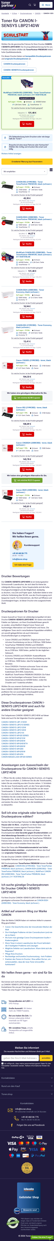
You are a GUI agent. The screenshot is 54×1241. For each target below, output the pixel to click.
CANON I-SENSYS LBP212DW (13, 727)
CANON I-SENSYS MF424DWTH (14, 743)
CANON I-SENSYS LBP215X (12, 733)
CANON (37, 13)
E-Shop (14, 13)
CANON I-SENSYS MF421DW (13, 738)
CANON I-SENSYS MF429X (12, 754)
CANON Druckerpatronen (14, 64)
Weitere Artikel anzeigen (11, 154)
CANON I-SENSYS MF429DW (13, 751)
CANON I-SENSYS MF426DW (13, 746)
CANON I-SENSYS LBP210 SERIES (15, 725)
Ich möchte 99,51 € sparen (28, 480)
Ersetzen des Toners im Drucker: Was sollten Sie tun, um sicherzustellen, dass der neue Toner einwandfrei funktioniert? (28, 962)
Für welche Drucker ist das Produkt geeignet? (27, 108)
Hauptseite (5, 13)
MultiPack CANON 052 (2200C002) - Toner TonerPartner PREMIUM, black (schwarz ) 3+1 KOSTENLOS (27, 94)
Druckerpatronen (26, 13)
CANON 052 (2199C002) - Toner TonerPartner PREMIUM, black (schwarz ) (34, 183)
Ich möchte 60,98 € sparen (28, 398)
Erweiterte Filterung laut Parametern (27, 162)
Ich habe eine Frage (23, 565)
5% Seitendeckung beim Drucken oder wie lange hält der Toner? (29, 138)
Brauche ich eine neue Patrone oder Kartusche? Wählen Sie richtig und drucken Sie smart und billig (29, 147)
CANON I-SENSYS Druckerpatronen (19, 70)
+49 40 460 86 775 (19, 553)
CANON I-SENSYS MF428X (12, 749)
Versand (32, 115)
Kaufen (29, 124)
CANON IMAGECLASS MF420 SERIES (16, 757)
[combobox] (24, 171)
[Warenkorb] (35, 5)
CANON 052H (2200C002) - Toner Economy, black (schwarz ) (30, 291)
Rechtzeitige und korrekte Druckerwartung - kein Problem (28, 956)
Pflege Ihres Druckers (13, 954)
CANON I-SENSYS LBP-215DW (14, 722)
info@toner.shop (19, 559)
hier (2, 1068)
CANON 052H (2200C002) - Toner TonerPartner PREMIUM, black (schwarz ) (34, 218)
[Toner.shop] (8, 5)
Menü (47, 5)
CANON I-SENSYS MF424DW (13, 741)
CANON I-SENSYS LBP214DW (13, 730)
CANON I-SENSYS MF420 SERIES (15, 735)
